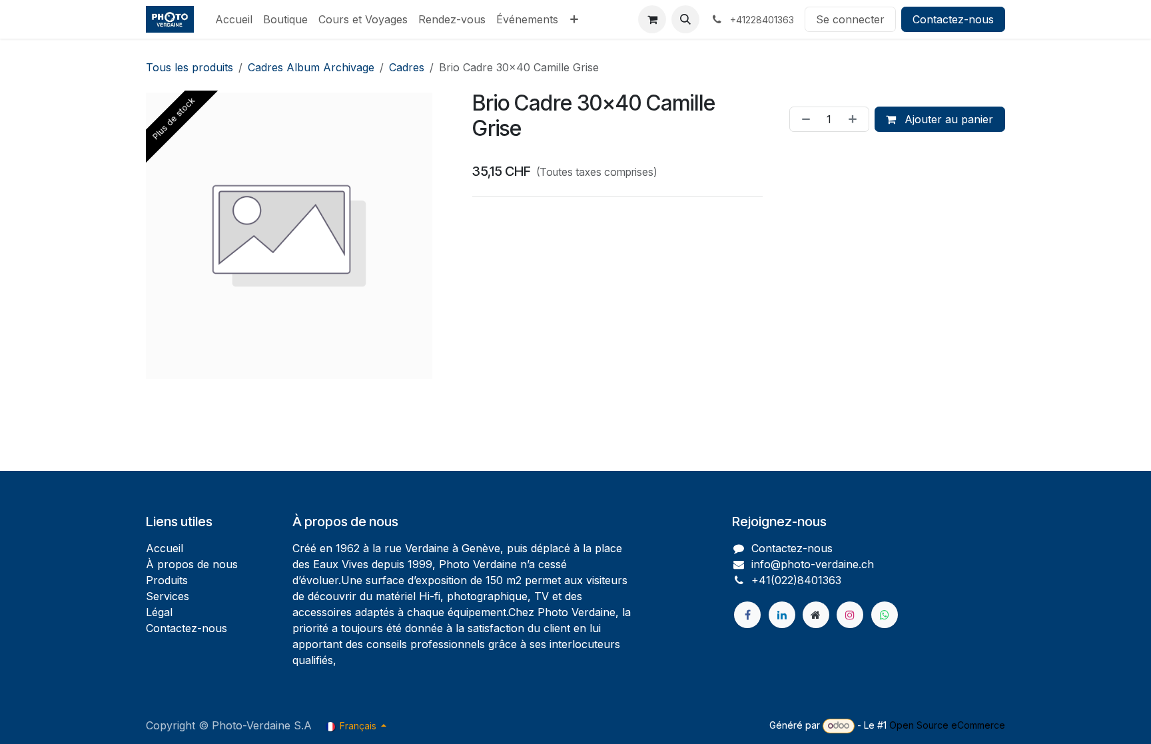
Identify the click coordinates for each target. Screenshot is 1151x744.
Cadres (406, 67)
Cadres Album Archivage (311, 67)
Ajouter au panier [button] (947, 119)
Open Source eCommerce (947, 725)
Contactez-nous (953, 19)
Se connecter (850, 19)
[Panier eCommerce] (652, 19)
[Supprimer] (803, 119)
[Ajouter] (855, 119)
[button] (685, 19)
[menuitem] (234, 19)
